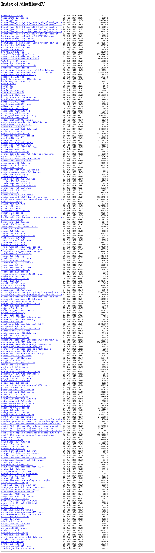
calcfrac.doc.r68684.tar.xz (17, 104)
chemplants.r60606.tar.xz (15, 111)
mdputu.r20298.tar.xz (13, 288)
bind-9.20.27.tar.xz (12, 93)
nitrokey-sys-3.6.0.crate (15, 331)
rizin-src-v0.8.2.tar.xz (15, 408)
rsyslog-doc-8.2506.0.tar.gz (17, 415)
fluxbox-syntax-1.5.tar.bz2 (17, 183)
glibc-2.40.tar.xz (11, 206)
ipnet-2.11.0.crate (12, 229)
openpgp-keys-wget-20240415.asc (19, 351)
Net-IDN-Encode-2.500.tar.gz (17, 38)
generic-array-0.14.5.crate (17, 195)
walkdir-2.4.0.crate (12, 526)
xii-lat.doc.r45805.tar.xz (16, 539)
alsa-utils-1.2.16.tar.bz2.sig (18, 65)
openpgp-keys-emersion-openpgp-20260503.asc (26, 344)
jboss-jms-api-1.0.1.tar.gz (17, 240)
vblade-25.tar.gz (11, 519)
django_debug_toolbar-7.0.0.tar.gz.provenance (27, 154)
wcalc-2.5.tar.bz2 (11, 530)
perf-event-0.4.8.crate (14, 367)
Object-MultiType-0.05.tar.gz (18, 40)
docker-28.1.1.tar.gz (13, 156)
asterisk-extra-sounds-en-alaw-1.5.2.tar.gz (26, 72)
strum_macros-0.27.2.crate (16, 471)
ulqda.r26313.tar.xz (12, 507)
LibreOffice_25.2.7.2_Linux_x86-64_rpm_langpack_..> (31, 29)
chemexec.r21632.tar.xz (14, 108)
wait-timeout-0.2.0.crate (15, 523)
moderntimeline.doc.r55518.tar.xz (20, 303)
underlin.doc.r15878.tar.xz (17, 510)
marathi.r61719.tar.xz (14, 283)
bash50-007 (7, 86)
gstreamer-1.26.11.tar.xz (15, 210)
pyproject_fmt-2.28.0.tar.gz (17, 392)
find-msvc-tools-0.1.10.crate (18, 179)
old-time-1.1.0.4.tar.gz (15, 337)
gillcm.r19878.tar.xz (13, 204)
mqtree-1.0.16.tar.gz (13, 312)
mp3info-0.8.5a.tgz (12, 308)
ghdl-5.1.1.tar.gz (11, 201)
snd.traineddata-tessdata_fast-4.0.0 (22, 467)
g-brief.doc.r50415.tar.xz (16, 188)
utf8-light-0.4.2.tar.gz (15, 517)
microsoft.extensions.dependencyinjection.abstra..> (31, 294)
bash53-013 (7, 88)
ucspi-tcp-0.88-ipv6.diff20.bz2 (19, 503)
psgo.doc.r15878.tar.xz (14, 383)
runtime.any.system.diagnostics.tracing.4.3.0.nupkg (31, 419)
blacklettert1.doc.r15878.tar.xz (20, 99)
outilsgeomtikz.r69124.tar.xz (18, 362)
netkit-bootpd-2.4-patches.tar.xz (20, 328)
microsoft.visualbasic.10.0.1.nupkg (21, 299)
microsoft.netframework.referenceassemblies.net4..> (31, 297)
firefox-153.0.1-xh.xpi (14, 181)
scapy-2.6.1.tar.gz (12, 439)
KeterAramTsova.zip (12, 20)
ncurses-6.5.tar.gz (12, 322)
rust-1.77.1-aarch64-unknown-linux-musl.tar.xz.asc (31, 424)
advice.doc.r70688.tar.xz (15, 63)
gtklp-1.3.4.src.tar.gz (14, 215)
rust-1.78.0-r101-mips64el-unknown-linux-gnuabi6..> (31, 426)
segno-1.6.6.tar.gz (12, 444)
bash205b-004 (8, 84)
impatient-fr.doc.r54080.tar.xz (19, 226)
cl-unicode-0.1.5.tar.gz (15, 113)
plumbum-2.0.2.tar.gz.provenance (20, 374)
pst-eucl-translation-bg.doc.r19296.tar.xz (26, 385)
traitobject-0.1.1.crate (15, 498)
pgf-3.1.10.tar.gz (11, 369)
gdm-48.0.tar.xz (10, 192)
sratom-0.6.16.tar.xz (13, 469)
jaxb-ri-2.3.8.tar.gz (13, 238)
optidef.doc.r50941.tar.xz (16, 358)
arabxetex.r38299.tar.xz (15, 68)
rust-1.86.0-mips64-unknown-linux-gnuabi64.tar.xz (30, 433)
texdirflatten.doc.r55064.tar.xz (20, 489)
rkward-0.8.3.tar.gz (12, 410)
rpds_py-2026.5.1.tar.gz (15, 412)
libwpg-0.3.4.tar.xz (12, 256)
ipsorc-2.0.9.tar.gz (12, 231)
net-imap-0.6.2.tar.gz (14, 326)
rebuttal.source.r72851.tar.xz (18, 399)
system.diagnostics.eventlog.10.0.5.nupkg (25, 480)
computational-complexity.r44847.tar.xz (24, 122)
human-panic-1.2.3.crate (15, 222)
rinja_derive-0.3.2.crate (15, 405)
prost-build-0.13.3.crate (15, 380)
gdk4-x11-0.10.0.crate (14, 190)
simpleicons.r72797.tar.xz (16, 455)
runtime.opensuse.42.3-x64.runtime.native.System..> (31, 421)
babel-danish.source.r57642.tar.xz (21, 79)
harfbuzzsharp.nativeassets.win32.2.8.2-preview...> (31, 217)
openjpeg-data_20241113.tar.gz (18, 342)
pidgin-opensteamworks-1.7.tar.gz (20, 371)
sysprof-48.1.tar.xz (12, 478)
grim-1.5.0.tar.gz (11, 208)
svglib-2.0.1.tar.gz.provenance (19, 473)
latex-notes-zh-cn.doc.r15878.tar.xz (22, 249)
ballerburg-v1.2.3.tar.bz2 (16, 81)
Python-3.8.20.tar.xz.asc (15, 47)
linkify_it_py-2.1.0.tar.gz (17, 263)
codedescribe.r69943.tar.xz (17, 120)
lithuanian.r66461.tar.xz (15, 269)
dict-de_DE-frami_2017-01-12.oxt (20, 147)
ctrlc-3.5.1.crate (11, 131)
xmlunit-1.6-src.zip (12, 541)
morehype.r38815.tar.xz (14, 306)
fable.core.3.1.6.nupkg (14, 174)
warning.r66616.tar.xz (14, 528)
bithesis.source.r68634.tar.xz (18, 97)
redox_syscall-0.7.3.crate (16, 401)
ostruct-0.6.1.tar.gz (13, 360)
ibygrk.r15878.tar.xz (13, 224)
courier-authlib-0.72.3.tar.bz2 (19, 129)
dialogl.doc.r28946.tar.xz (16, 145)
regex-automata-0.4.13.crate (17, 403)
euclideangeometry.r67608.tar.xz (20, 170)
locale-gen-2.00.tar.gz (14, 272)
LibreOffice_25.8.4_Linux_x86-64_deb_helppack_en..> (31, 34)
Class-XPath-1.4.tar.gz (14, 18)
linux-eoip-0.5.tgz (12, 265)
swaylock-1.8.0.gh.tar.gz (15, 476)
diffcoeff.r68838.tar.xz (15, 152)
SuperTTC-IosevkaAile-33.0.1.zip (20, 59)
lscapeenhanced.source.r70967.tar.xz (22, 274)
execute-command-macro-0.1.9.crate (21, 172)
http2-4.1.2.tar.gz (12, 220)
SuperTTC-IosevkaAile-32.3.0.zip (20, 56)
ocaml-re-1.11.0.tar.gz (14, 335)
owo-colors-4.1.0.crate (14, 365)
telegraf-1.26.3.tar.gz (14, 483)
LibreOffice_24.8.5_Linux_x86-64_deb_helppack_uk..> (31, 22)
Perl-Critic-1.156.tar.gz (15, 45)
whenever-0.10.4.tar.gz (14, 532)
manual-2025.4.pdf (11, 281)
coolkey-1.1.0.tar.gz (13, 127)
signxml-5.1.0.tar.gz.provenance (20, 453)
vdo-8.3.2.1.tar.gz (12, 521)
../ (3, 13)
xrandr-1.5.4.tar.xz (12, 544)
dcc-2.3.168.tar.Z (11, 138)
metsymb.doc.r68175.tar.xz (16, 290)
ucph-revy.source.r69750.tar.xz (19, 501)
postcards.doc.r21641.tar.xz (17, 376)
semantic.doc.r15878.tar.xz (17, 446)
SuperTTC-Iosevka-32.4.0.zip (17, 54)
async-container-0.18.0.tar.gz (18, 74)
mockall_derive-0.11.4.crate (17, 301)
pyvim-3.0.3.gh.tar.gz (14, 394)
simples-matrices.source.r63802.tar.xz (23, 458)
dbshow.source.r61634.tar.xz (17, 136)
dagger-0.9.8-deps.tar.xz (15, 133)
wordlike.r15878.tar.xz (14, 535)
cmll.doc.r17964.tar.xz (14, 118)
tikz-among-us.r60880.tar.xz (17, 492)
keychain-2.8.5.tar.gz (14, 244)
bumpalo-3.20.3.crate (13, 102)
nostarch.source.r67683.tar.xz (18, 333)
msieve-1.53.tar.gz (12, 315)
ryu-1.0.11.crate (11, 437)
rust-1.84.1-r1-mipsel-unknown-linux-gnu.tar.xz (29, 428)
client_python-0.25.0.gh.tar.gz (19, 115)
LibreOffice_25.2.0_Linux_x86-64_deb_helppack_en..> (31, 27)
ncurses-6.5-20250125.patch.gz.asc (21, 317)
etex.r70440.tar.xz (12, 167)
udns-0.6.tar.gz (10, 505)
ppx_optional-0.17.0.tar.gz (17, 378)
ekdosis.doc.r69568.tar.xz (16, 161)
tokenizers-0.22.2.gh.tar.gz (17, 496)
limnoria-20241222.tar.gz (15, 260)
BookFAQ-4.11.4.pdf (12, 16)
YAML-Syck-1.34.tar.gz (14, 61)
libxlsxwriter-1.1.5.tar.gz (17, 258)
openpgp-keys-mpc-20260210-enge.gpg (21, 346)
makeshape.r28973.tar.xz (15, 278)
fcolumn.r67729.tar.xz (14, 176)
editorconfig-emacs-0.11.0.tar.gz (20, 158)
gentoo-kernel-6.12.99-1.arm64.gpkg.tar (24, 197)
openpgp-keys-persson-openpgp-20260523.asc (26, 349)
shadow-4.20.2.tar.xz (13, 449)
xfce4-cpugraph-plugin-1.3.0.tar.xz (21, 537)
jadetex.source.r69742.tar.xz (18, 235)
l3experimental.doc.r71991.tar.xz (20, 247)
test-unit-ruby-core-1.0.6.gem (18, 485)
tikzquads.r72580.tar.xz (15, 494)
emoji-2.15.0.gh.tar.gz (14, 165)
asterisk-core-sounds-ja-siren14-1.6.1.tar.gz (27, 70)
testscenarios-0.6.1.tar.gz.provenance (23, 487)
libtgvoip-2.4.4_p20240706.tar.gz (20, 251)
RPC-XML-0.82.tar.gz (12, 52)
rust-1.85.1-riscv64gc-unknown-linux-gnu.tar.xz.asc (31, 430)
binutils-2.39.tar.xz (13, 95)
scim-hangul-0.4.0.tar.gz (15, 442)
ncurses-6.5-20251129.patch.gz (18, 319)
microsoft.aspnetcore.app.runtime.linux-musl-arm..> (31, 292)
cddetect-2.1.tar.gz (12, 106)
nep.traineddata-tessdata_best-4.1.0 (22, 324)
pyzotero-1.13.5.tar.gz (14, 396)
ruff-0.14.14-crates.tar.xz (17, 417)
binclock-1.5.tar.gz (12, 90)
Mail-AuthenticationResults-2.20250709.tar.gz (27, 36)
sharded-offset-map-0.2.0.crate (19, 451)
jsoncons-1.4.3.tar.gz (14, 242)
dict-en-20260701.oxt (13, 149)
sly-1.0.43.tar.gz (11, 462)
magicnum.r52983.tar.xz (14, 276)
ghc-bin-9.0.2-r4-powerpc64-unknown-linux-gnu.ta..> (31, 199)
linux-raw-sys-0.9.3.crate (16, 267)
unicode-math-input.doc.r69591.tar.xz (23, 512)
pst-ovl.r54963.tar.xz (14, 387)
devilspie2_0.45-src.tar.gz (17, 142)
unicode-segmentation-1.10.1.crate (21, 514)
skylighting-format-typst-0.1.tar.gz (22, 460)
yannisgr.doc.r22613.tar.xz (17, 546)
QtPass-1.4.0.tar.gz (12, 50)
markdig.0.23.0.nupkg (13, 285)
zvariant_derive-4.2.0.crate (17, 548)
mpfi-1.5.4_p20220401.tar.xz (17, 310)
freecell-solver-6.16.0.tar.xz (18, 186)
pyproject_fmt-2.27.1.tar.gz (17, 390)
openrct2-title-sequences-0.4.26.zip (22, 353)
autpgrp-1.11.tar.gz (12, 77)
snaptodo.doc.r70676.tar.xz (17, 464)
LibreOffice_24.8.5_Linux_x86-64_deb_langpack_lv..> (31, 25)
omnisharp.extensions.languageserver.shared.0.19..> (31, 340)
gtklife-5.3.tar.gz (12, 213)
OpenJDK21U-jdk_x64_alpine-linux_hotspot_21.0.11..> (31, 43)
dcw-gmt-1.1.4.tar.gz (13, 140)
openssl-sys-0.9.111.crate (16, 356)
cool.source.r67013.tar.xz (16, 124)
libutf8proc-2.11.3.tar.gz (16, 254)
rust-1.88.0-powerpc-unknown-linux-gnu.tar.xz (27, 435)
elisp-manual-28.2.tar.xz (15, 163)
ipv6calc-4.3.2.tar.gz (14, 233)
